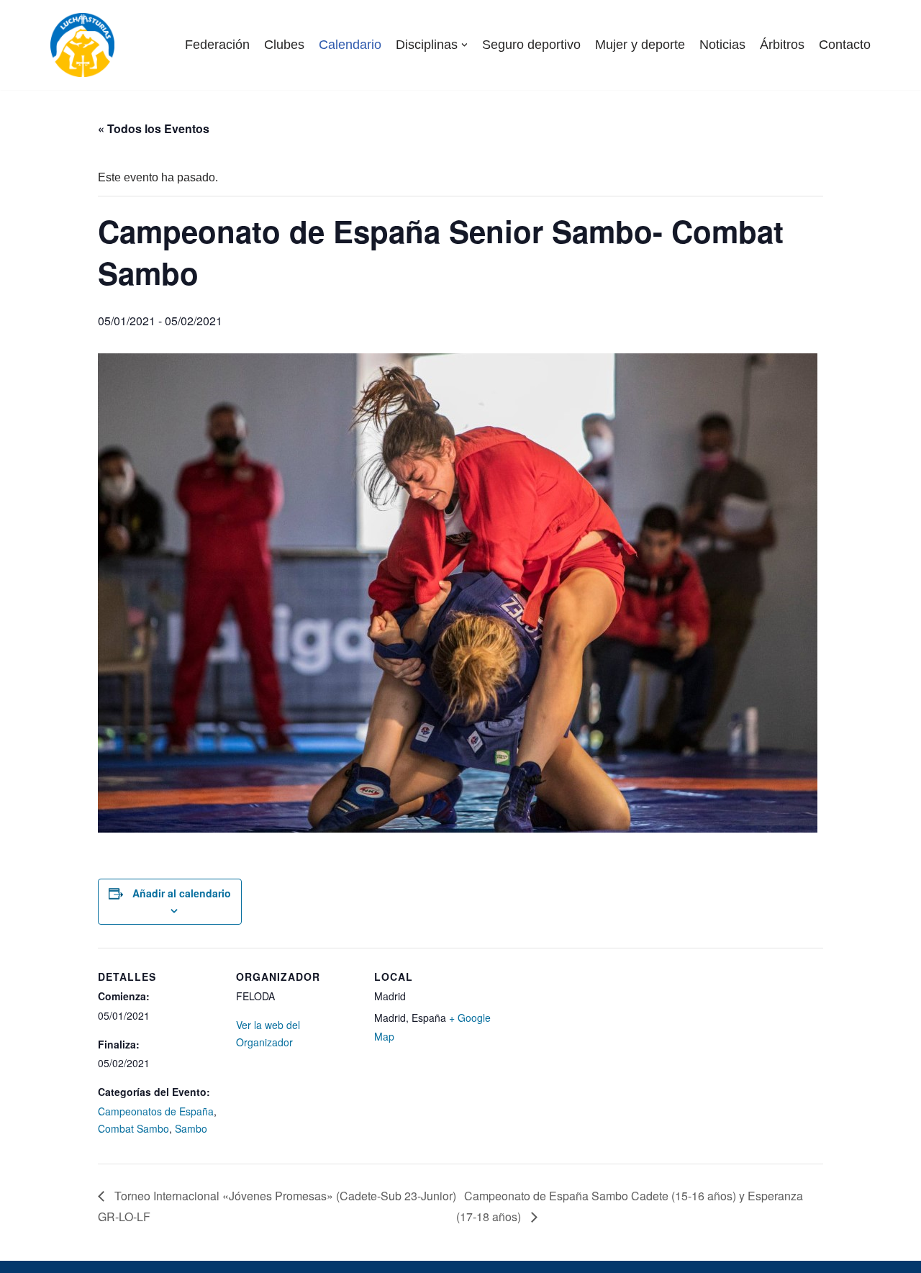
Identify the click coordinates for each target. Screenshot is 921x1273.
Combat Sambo (133, 1128)
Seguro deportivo (531, 44)
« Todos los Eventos (153, 128)
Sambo (191, 1128)
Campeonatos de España (156, 1111)
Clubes (284, 44)
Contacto (845, 44)
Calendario (350, 44)
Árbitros (782, 44)
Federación (217, 44)
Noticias (722, 44)
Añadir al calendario (181, 893)
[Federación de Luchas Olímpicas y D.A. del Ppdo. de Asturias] (82, 45)
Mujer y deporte (640, 44)
